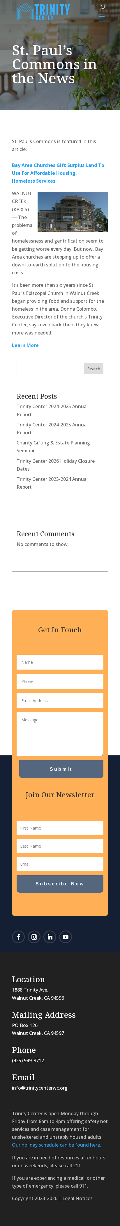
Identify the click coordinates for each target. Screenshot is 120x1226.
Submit (61, 769)
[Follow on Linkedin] (49, 936)
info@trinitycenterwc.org (40, 1088)
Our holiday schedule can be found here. (56, 1145)
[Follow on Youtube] (65, 936)
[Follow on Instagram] (34, 936)
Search (93, 368)
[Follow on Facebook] (18, 936)
